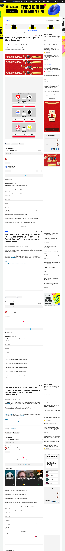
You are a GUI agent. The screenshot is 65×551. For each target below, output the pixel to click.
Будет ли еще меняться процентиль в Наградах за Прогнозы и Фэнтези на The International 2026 (51, 56)
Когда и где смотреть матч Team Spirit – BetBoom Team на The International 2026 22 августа (21, 210)
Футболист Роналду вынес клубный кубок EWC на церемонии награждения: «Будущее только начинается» (52, 262)
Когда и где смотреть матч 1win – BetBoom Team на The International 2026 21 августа (20, 222)
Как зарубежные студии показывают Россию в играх (15, 263)
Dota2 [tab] (9, 20)
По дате (6, 150)
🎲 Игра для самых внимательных (50, 79)
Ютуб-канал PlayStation (12, 294)
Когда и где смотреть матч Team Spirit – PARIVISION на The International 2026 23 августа (21, 197)
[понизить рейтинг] (41, 171)
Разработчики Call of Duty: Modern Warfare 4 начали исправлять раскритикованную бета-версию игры (52, 278)
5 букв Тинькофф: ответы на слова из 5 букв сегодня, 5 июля (16, 359)
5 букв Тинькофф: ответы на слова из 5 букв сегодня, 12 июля (16, 338)
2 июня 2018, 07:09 (11, 167)
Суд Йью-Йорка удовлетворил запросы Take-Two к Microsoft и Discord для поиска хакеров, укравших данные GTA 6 (51, 284)
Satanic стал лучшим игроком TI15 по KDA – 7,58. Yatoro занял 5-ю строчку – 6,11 (52, 43)
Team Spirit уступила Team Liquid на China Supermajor (19, 32)
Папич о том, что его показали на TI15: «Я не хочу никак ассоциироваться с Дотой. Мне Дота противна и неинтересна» (52, 37)
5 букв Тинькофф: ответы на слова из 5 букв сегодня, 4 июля (16, 363)
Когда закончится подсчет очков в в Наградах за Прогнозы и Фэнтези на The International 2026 (51, 49)
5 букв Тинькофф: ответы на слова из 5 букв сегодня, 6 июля (16, 355)
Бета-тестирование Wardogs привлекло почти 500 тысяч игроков (51, 234)
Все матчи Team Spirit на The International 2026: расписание (15, 189)
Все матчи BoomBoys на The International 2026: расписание (15, 206)
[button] (41, 166)
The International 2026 (9, 414)
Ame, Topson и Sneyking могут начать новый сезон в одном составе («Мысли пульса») (52, 75)
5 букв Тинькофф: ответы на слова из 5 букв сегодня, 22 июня (16, 371)
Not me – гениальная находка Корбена (12, 421)
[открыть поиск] (55, 1)
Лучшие (12, 150)
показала (9, 403)
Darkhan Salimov (11, 166)
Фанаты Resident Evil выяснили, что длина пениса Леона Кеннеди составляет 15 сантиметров (51, 246)
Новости (10, 32)
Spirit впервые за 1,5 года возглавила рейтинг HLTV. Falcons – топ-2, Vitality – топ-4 (23, 533)
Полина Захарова (12, 292)
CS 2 (7, 533)
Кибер (6, 32)
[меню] (9, 1)
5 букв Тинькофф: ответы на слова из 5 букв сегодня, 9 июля (16, 346)
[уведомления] (57, 1)
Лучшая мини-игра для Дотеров (14, 158)
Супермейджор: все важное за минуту (12, 51)
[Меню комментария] (41, 166)
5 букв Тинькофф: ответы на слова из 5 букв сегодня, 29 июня (16, 367)
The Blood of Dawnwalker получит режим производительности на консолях (51, 272)
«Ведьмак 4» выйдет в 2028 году (50, 267)
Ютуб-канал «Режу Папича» (12, 429)
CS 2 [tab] (6, 20)
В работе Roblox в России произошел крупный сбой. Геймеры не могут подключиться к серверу (50, 239)
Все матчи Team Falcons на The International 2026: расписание (16, 214)
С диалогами (39, 150)
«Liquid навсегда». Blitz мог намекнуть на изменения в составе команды (51, 62)
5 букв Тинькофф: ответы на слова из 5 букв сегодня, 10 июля (16, 342)
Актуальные (17, 150)
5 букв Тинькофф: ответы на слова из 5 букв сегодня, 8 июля (16, 351)
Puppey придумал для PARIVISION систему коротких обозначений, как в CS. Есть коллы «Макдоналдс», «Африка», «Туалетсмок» (52, 93)
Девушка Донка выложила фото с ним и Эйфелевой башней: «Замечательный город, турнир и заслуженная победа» (52, 547)
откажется (13, 257)
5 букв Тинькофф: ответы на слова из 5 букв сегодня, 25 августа (52, 256)
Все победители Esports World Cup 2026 (51, 251)
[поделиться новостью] (42, 35)
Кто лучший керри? (50, 135)
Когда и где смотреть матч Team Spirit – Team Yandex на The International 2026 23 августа (21, 201)
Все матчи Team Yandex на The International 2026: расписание (16, 193)
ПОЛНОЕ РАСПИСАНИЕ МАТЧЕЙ (32, 30)
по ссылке (22, 415)
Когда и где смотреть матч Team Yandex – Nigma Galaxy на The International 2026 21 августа (21, 218)
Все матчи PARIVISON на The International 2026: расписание (16, 185)
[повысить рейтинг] (37, 171)
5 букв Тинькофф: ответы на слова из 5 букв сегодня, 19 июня (16, 375)
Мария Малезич (12, 140)
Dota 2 (8, 32)
